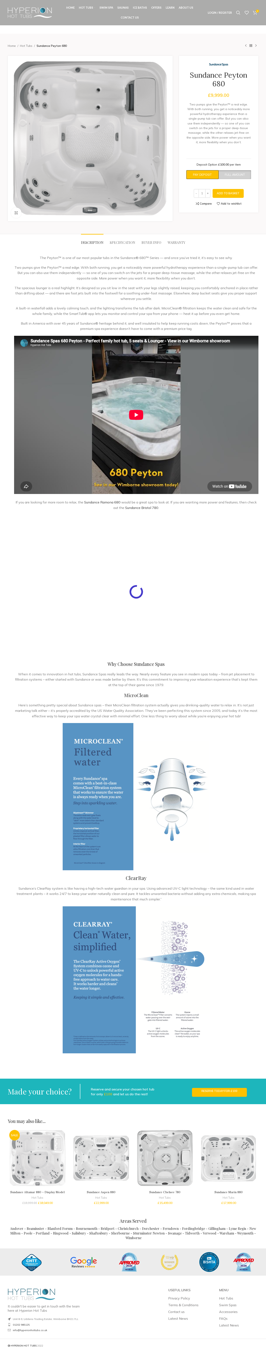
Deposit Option (219, 164)
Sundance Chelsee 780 (164, 1192)
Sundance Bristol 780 (141, 508)
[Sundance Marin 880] (228, 1158)
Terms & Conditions (183, 1305)
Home (12, 46)
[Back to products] (250, 45)
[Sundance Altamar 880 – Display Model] (37, 1158)
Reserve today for (219, 1091)
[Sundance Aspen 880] (101, 1158)
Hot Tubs (26, 46)
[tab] (92, 240)
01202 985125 (21, 1324)
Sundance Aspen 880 (101, 1192)
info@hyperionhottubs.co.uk (30, 1330)
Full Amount (235, 175)
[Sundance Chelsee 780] (165, 1158)
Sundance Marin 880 (228, 1192)
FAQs (223, 1318)
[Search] (238, 12)
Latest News (178, 1318)
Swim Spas (228, 1305)
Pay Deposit (202, 175)
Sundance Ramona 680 (102, 502)
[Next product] (255, 45)
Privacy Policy (179, 1298)
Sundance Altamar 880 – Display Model (37, 1192)
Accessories (228, 1312)
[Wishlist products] (246, 12)
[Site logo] (30, 12)
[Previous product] (245, 45)
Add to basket (228, 193)
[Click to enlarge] (16, 213)
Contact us (176, 1312)
